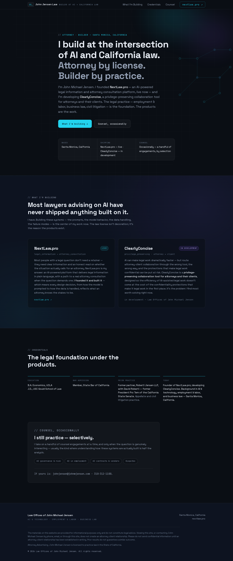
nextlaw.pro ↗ (192, 4)
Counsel (170, 4)
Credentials (154, 4)
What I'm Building (132, 4)
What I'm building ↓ (75, 123)
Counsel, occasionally (112, 123)
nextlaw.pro (198, 518)
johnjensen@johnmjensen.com (71, 473)
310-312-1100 (102, 473)
